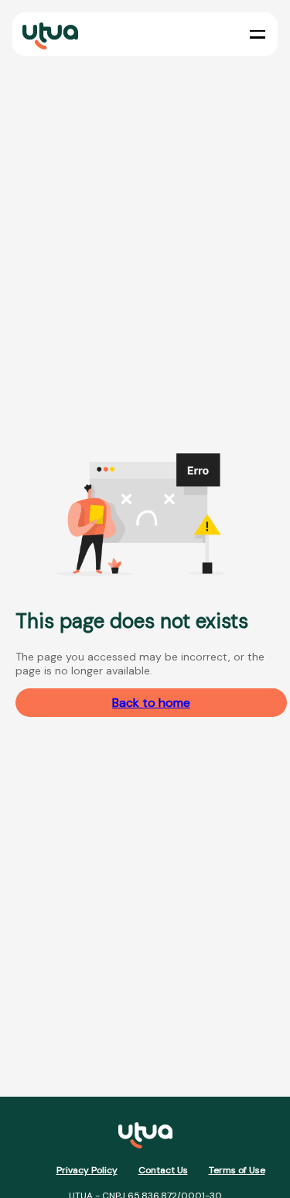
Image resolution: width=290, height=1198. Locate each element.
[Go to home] (47, 34)
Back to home (151, 703)
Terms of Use (237, 1170)
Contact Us (163, 1170)
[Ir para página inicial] (145, 1137)
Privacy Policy (87, 1170)
